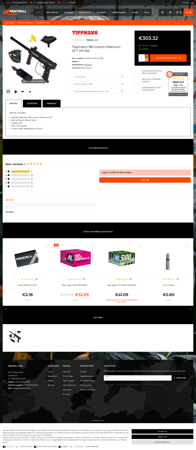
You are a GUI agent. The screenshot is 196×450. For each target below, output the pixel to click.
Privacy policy (85, 385)
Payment (66, 372)
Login (50, 372)
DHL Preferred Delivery (47, 446)
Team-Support (69, 381)
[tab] (14, 103)
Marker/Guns (85, 12)
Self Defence (52, 12)
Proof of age (68, 376)
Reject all (162, 437)
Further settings (91, 446)
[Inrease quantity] (147, 56)
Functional (78, 446)
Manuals (51, 103)
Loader (135, 12)
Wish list (51, 385)
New (38, 12)
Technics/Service (69, 385)
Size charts (67, 390)
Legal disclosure (86, 376)
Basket (50, 381)
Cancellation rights (87, 381)
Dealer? (73, 3)
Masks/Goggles (119, 12)
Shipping (154, 46)
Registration (52, 376)
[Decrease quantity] (147, 60)
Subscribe (181, 378)
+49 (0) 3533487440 (30, 385)
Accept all (162, 431)
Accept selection (162, 442)
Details (13, 103)
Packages (68, 12)
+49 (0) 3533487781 (22, 382)
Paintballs (101, 12)
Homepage (9, 23)
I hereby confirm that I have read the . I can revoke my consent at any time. (133, 384)
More (146, 12)
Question (32, 103)
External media (26, 446)
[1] (8, 92)
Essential (10, 446)
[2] (15, 92)
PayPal (65, 446)
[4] (30, 92)
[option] (27, 272)
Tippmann (88, 65)
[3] (22, 92)
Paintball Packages (25, 23)
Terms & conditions (87, 390)
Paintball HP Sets (43, 23)
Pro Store (67, 394)
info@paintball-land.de (46, 3)
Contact (185, 3)
